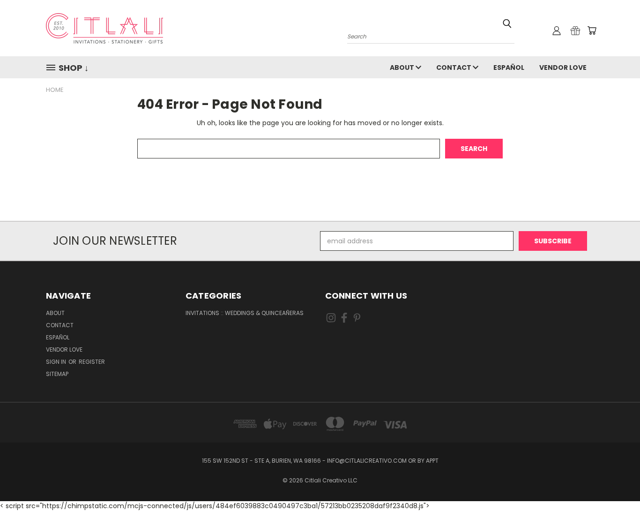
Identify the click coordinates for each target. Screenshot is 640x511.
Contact (454, 67)
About (403, 67)
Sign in (56, 362)
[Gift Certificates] (575, 30)
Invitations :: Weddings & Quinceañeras (245, 313)
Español (508, 67)
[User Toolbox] (556, 30)
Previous (615, 481)
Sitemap (57, 374)
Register (92, 362)
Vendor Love (563, 67)
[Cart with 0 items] (591, 30)
